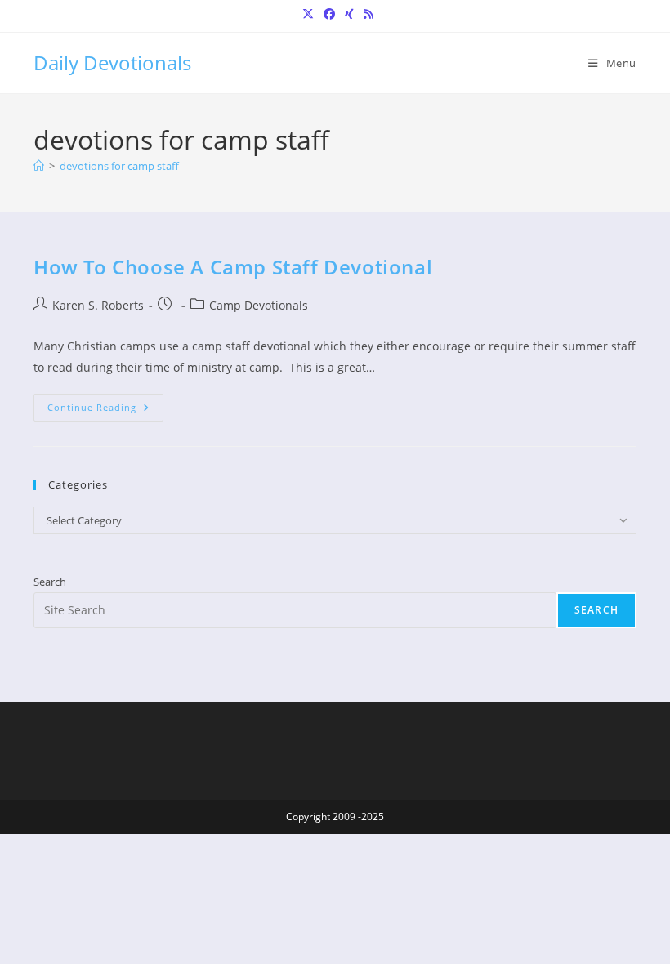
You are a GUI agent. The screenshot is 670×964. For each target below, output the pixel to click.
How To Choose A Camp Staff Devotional (233, 266)
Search (50, 581)
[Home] (39, 165)
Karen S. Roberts (98, 305)
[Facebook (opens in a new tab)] (329, 14)
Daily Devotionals (112, 62)
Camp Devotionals (258, 305)
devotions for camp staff (119, 165)
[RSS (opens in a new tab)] (366, 14)
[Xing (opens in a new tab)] (349, 14)
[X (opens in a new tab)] (308, 14)
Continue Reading (105, 410)
